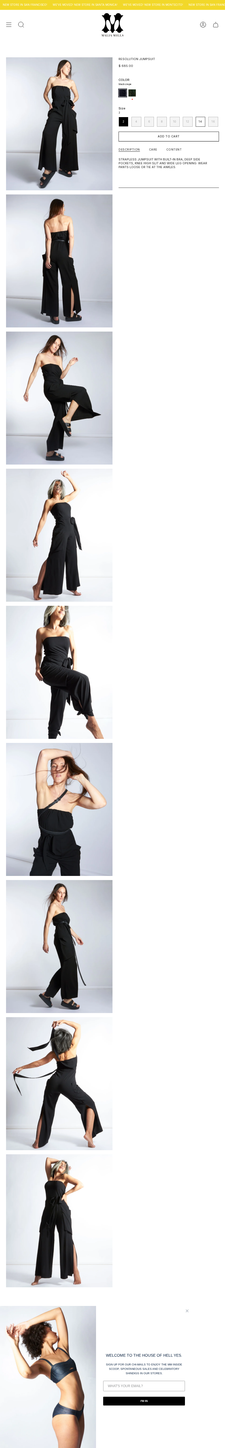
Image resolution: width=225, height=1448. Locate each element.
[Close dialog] (187, 1311)
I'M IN (144, 1400)
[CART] (215, 24)
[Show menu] (8, 24)
